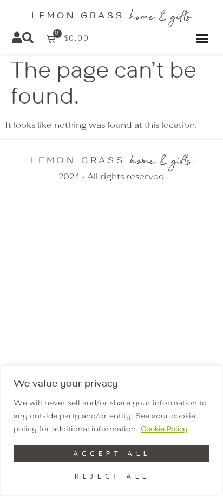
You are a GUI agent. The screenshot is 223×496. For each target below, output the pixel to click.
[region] (111, 431)
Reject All (111, 476)
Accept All (111, 453)
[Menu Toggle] (203, 38)
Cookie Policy (164, 429)
